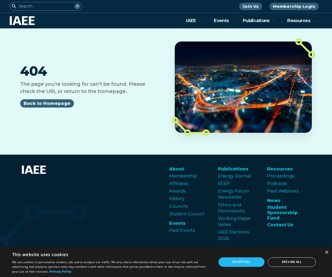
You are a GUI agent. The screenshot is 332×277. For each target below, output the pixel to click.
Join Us (251, 6)
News (273, 200)
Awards (177, 191)
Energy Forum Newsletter (233, 194)
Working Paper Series (234, 221)
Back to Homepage (47, 103)
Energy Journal (234, 176)
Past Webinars (283, 191)
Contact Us (280, 224)
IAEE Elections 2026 (233, 235)
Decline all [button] (292, 262)
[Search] (77, 6)
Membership (183, 176)
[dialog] (166, 262)
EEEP (224, 183)
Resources (298, 20)
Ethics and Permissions (231, 208)
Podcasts (277, 183)
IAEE (191, 20)
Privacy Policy (60, 271)
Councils (178, 206)
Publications (256, 20)
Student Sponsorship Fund (282, 213)
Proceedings (281, 176)
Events (221, 20)
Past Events (182, 230)
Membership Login (294, 6)
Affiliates (178, 183)
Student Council (186, 214)
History (176, 198)
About (176, 169)
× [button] (326, 252)
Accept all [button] (241, 262)
